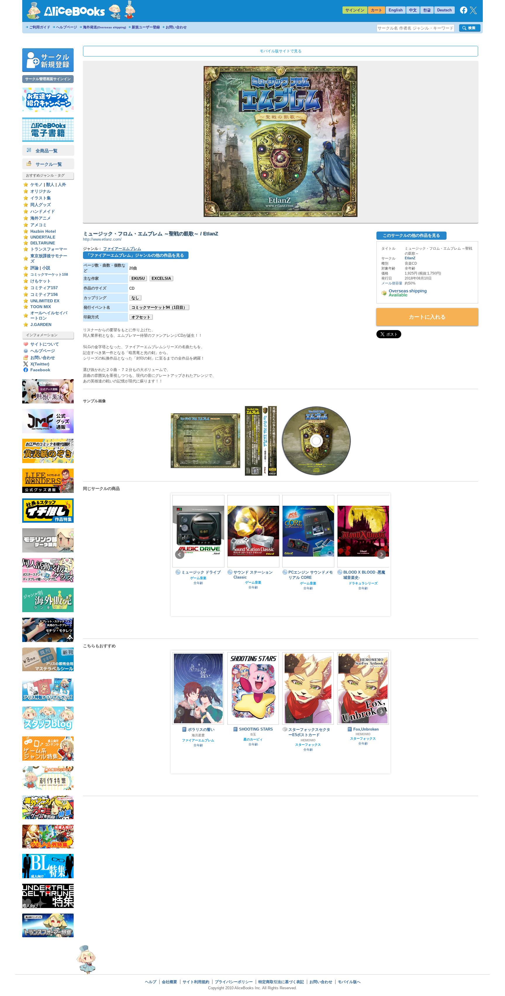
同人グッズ (40, 205)
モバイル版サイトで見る (281, 51)
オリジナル (40, 191)
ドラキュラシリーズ (308, 583)
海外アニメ (40, 218)
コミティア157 (44, 288)
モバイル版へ (349, 982)
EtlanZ (410, 258)
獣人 (50, 184)
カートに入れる (427, 317)
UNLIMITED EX (44, 301)
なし (135, 298)
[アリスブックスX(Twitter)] (473, 13)
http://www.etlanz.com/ (102, 239)
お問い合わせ (176, 27)
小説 (46, 268)
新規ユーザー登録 (146, 27)
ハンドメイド (42, 211)
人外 (62, 184)
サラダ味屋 (363, 735)
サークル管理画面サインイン (48, 79)
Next (381, 554)
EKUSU (138, 278)
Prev (179, 554)
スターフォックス (253, 744)
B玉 (198, 734)
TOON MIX (40, 307)
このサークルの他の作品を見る (411, 235)
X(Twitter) (39, 364)
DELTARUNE (42, 243)
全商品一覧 (44, 150)
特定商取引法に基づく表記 (281, 982)
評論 (34, 268)
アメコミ (38, 225)
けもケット (40, 281)
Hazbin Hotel (43, 231)
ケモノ (36, 184)
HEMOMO (253, 740)
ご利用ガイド (39, 27)
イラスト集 (40, 198)
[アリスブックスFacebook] (463, 12)
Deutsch (444, 10)
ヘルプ (150, 982)
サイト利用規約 (196, 982)
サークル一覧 (46, 164)
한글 (427, 10)
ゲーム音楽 (198, 582)
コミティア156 (44, 294)
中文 (413, 10)
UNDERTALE (42, 237)
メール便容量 (391, 283)
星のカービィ (198, 739)
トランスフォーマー (48, 249)
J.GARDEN (40, 324)
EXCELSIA (161, 278)
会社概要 (169, 982)
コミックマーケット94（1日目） (159, 307)
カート (376, 10)
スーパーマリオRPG (363, 740)
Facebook (40, 370)
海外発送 (104, 27)
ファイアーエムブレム (122, 248)
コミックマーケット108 (49, 274)
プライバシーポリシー (234, 982)
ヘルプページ (66, 27)
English (396, 10)
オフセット (141, 317)
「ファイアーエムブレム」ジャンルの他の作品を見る (135, 255)
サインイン (354, 10)
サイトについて (44, 344)
